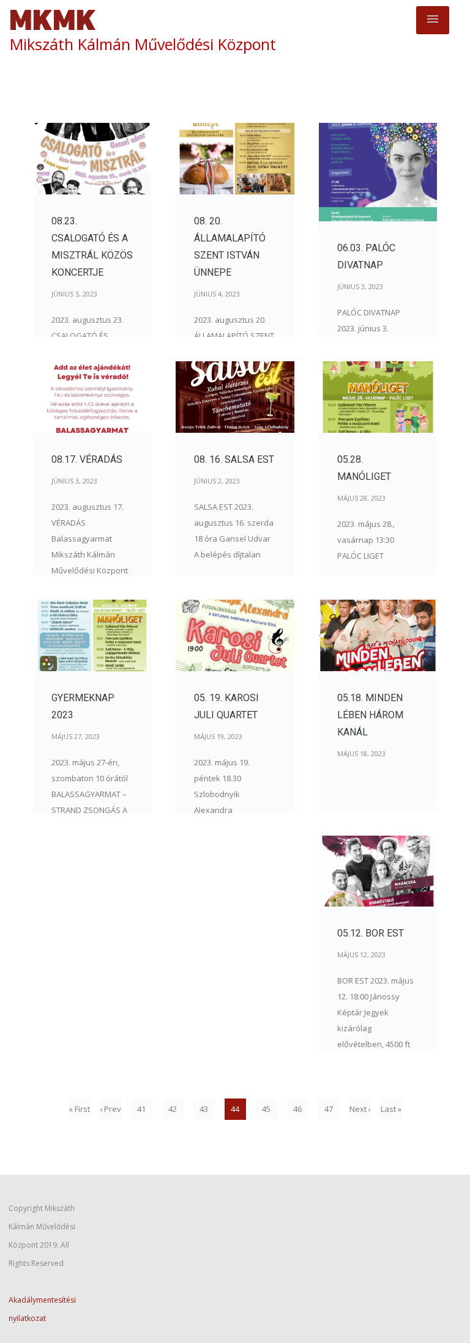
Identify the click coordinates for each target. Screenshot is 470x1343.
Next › (360, 1108)
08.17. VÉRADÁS (86, 459)
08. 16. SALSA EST (234, 459)
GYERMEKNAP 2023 (82, 706)
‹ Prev (110, 1108)
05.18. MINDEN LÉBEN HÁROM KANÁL (370, 715)
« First (79, 1108)
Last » (391, 1108)
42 (172, 1108)
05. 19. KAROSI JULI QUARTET (226, 706)
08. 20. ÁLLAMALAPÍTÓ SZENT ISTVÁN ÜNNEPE (230, 246)
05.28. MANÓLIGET (364, 468)
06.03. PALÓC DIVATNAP (366, 256)
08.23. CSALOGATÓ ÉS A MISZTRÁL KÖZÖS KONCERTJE (92, 246)
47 (328, 1108)
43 (204, 1108)
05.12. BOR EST (370, 933)
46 (297, 1108)
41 (141, 1108)
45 (266, 1108)
